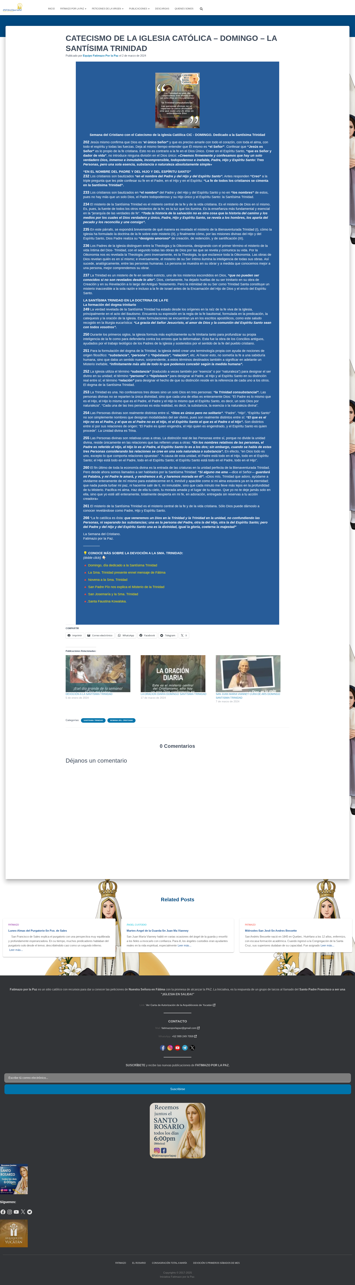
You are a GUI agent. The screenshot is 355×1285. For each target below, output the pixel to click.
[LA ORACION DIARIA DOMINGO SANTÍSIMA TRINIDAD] (176, 673)
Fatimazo (13, 924)
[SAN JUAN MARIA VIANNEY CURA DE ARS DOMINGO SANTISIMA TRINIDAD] (251, 673)
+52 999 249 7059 (184, 1036)
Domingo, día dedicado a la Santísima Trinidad (122, 565)
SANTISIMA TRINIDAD (93, 720)
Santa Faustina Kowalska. (107, 601)
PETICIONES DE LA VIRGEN (107, 8)
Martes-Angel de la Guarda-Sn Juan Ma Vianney (157, 930)
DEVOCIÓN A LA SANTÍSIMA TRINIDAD (89, 694)
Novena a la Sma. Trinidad (107, 580)
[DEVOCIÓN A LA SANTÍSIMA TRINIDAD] (101, 673)
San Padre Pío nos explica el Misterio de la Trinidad (126, 587)
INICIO (51, 8)
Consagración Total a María (169, 1263)
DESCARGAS (162, 8)
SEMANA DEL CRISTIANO (121, 720)
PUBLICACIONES (138, 8)
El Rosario (139, 1263)
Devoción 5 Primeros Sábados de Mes (216, 1263)
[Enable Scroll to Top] (347, 1277)
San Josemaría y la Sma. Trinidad (113, 594)
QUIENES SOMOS (184, 8)
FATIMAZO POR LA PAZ (72, 8)
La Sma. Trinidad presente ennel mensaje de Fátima (126, 572)
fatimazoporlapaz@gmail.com (181, 1027)
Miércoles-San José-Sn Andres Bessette (271, 930)
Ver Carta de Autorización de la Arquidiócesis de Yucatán (180, 1005)
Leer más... (16, 949)
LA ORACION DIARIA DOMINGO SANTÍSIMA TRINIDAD (173, 694)
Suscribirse (177, 1089)
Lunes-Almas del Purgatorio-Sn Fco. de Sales (37, 930)
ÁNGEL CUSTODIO (136, 924)
